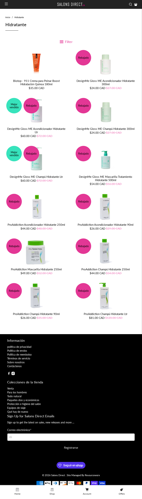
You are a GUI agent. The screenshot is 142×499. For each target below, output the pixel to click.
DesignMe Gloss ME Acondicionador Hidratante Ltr (36, 130)
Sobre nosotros (16, 362)
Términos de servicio (18, 358)
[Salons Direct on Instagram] (13, 374)
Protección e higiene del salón (24, 404)
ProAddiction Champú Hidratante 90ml (36, 314)
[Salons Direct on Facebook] (9, 374)
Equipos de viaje (16, 407)
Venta (10, 388)
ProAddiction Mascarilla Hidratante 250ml (36, 269)
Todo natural (14, 396)
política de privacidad (19, 346)
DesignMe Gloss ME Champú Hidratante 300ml (106, 128)
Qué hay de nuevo (17, 411)
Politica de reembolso (19, 354)
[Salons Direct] (71, 4)
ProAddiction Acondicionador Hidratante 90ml (105, 224)
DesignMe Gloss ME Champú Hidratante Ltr (36, 176)
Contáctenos (14, 366)
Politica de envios (17, 350)
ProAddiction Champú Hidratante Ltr (105, 314)
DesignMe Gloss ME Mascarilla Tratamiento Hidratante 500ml (105, 178)
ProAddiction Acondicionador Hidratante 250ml (36, 224)
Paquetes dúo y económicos (23, 400)
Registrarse (71, 447)
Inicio (7, 17)
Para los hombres (17, 392)
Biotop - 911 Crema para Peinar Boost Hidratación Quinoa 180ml (36, 82)
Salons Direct (58, 475)
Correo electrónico (19, 430)
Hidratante (19, 17)
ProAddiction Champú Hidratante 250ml (105, 269)
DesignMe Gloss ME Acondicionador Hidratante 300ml (106, 82)
